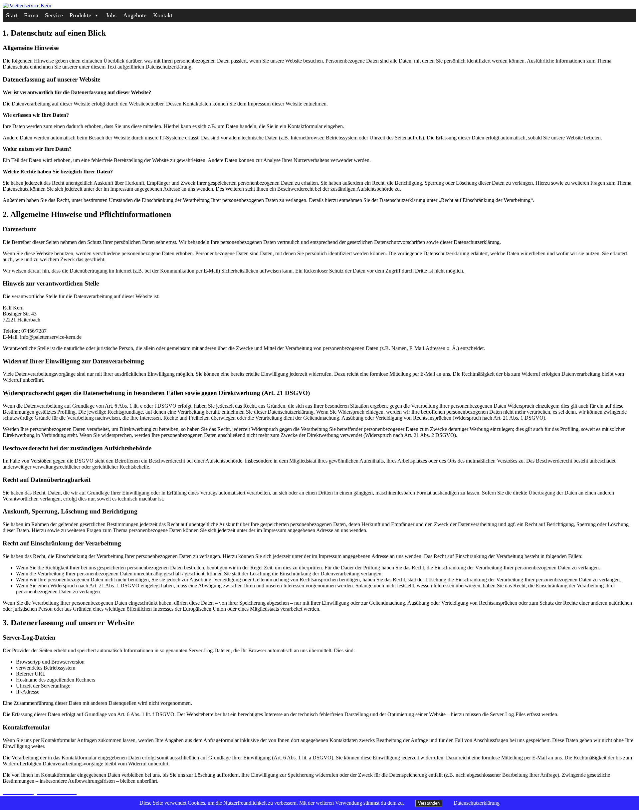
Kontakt (162, 15)
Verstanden (429, 803)
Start (11, 15)
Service (54, 15)
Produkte (80, 15)
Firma (31, 15)
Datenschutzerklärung (477, 803)
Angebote (134, 15)
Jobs (111, 15)
